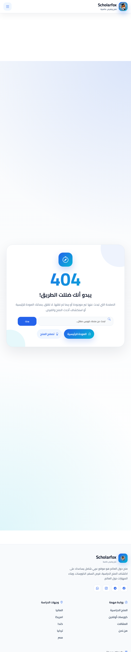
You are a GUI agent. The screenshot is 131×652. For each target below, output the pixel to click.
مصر (60, 637)
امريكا (59, 617)
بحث (27, 321)
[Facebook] (124, 588)
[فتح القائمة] (7, 6)
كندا (60, 623)
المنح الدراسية (119, 610)
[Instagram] (106, 588)
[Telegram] (115, 588)
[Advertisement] (40, 28)
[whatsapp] (97, 588)
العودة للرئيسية (77, 334)
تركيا (60, 630)
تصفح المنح (47, 334)
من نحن (123, 630)
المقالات (122, 623)
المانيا (59, 610)
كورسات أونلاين (118, 617)
